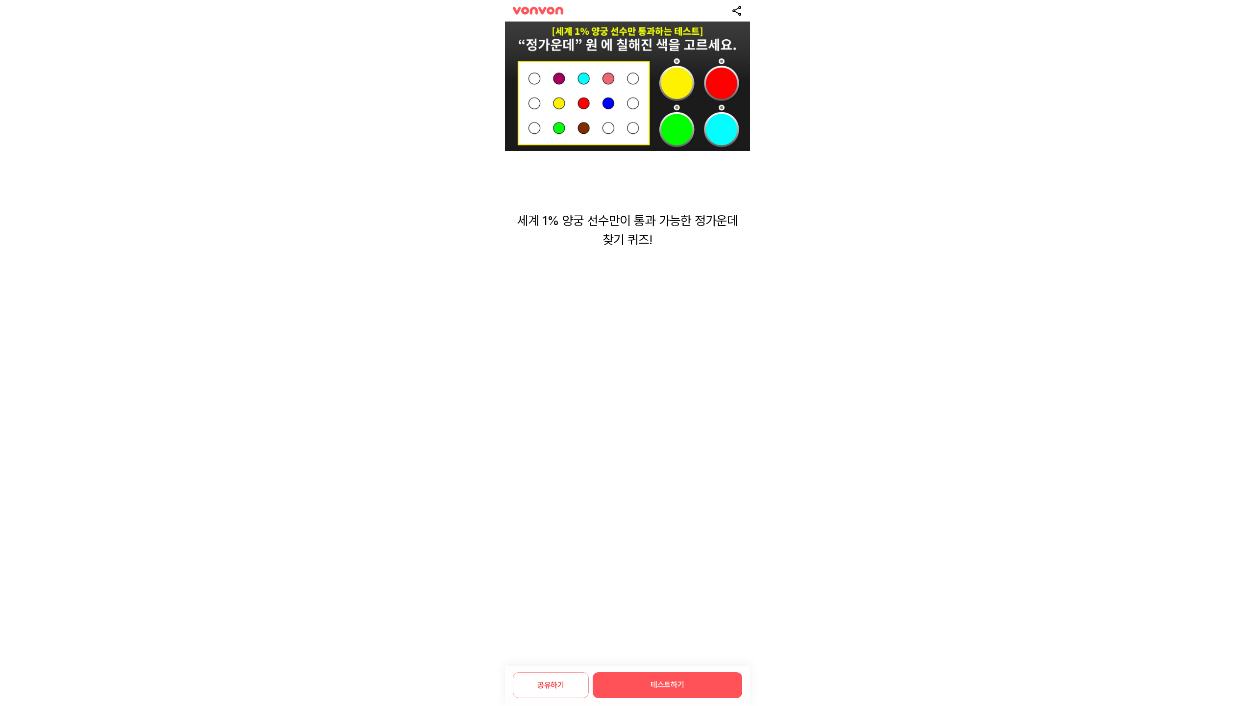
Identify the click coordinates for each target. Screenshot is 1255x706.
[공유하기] (737, 11)
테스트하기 (667, 684)
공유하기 (550, 685)
